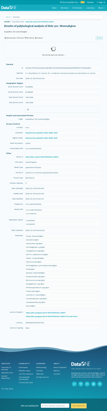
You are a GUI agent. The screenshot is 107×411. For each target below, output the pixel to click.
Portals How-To (42, 377)
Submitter (19, 133)
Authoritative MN (16, 148)
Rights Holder (18, 138)
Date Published (17, 230)
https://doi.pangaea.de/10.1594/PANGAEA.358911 (46, 313)
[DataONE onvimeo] (80, 384)
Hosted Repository (5, 377)
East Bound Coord (16, 102)
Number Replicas (16, 183)
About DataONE (60, 367)
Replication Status (16, 220)
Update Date (18, 194)
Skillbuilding (41, 367)
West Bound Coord (16, 97)
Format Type (18, 178)
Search (8, 17)
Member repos (24, 371)
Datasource (18, 204)
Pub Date (19, 78)
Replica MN (18, 209)
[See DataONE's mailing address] (99, 384)
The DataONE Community (24, 378)
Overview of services (6, 368)
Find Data (8, 389)
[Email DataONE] (87, 384)
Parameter (19, 236)
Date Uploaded (17, 188)
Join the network (26, 374)
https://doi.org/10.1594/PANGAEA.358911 (39, 22)
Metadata (16, 17)
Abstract (20, 73)
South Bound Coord (15, 87)
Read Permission (16, 143)
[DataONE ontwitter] (74, 384)
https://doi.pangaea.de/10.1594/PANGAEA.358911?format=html (51, 316)
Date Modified (17, 199)
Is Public (20, 127)
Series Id (19, 157)
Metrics (57, 371)
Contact (57, 374)
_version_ (19, 323)
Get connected (79, 406)
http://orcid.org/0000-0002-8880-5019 (41, 133)
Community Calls (26, 383)
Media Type (18, 167)
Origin (20, 119)
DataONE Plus (7, 373)
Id (22, 68)
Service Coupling (16, 328)
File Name (19, 162)
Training (39, 371)
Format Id (19, 173)
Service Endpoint (16, 312)
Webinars (40, 374)
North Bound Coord (15, 92)
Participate (23, 367)
